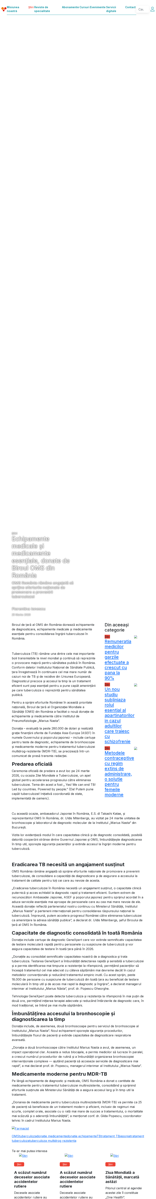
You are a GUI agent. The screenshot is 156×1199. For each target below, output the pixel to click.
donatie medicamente (52, 1136)
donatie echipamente (82, 1136)
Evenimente (98, 7)
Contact (130, 7)
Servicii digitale (111, 9)
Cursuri (84, 7)
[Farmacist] (20, 1128)
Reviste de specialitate (42, 9)
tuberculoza (28, 1136)
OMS (15, 1136)
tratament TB (110, 1136)
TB (99, 1136)
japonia (125, 1136)
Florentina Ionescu (28, 609)
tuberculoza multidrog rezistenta (52, 1141)
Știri (31, 7)
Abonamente (70, 7)
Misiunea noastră (13, 9)
